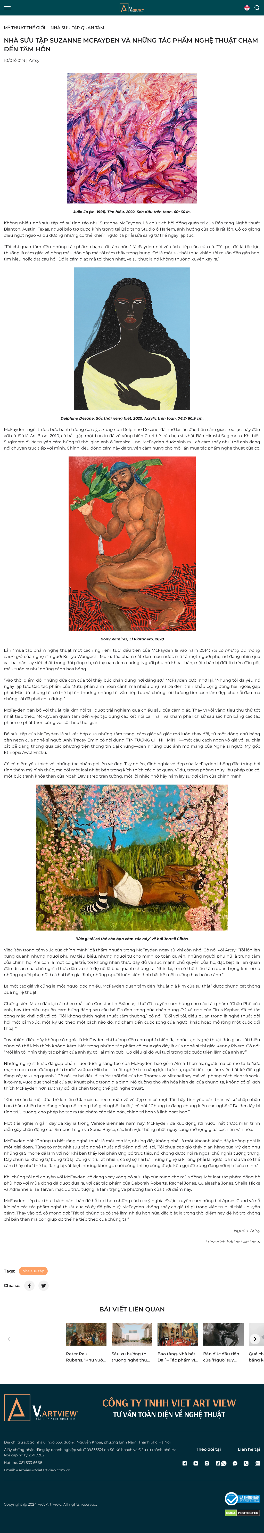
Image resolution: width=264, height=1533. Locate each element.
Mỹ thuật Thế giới (24, 28)
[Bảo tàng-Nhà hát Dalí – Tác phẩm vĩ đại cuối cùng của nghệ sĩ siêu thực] (178, 1334)
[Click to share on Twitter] (43, 1286)
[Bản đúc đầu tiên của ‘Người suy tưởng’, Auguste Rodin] (223, 1334)
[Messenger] (235, 1463)
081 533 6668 (30, 1462)
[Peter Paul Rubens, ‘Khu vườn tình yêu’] (86, 1334)
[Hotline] (246, 1463)
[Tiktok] (218, 1463)
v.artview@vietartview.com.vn (43, 1470)
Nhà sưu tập (33, 1271)
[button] (9, 1339)
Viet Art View (49, 1504)
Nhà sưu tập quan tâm (77, 28)
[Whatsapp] (224, 1463)
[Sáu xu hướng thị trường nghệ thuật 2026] (132, 1334)
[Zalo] (257, 1463)
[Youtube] (196, 1463)
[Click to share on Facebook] (29, 1286)
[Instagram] (207, 1463)
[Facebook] (185, 1463)
